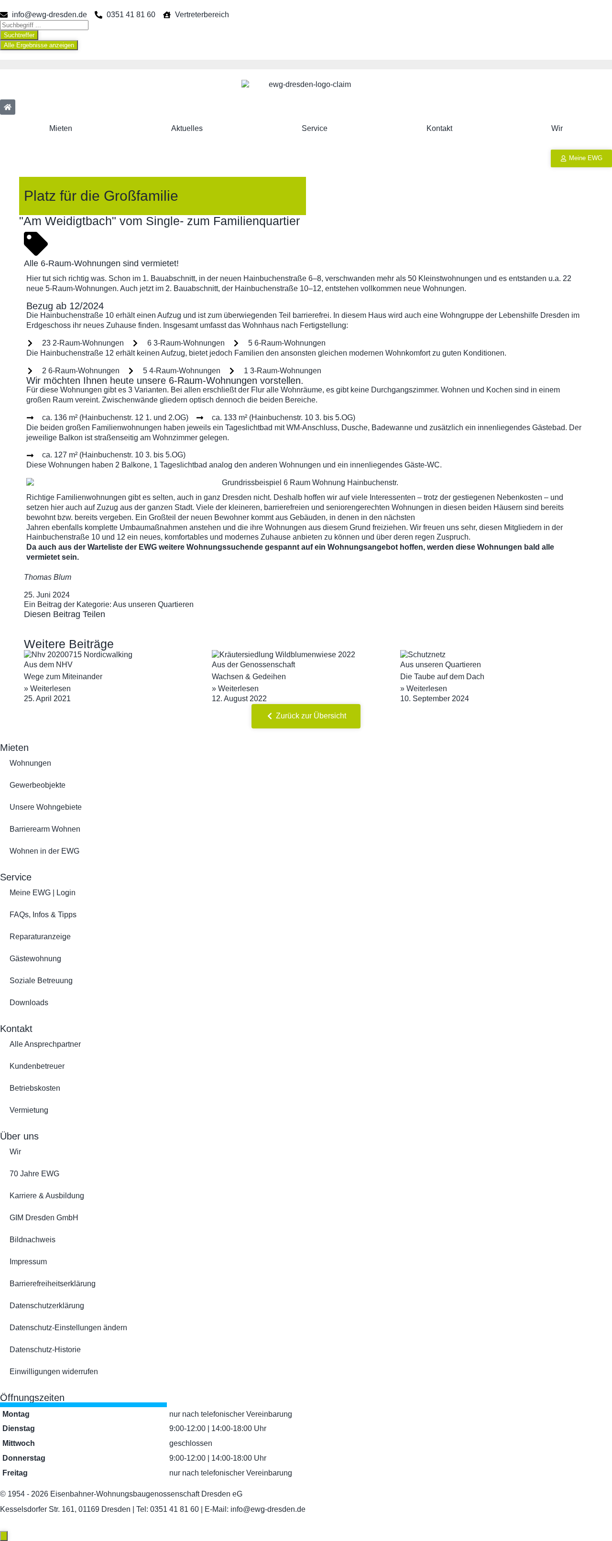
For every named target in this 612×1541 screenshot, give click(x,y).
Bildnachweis (32, 1240)
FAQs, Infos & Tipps (43, 915)
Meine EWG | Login (43, 893)
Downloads (29, 1002)
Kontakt (439, 128)
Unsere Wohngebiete (46, 807)
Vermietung (29, 1110)
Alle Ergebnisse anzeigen (39, 45)
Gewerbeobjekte (38, 785)
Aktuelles (187, 128)
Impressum (28, 1262)
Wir (557, 128)
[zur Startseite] (7, 107)
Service (315, 128)
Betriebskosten (35, 1088)
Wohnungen (30, 763)
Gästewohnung (35, 959)
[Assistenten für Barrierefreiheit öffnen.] (4, 1536)
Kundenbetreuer (37, 1066)
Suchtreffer (19, 35)
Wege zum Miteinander (63, 677)
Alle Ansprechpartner (45, 1044)
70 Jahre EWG (34, 1174)
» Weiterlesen (47, 688)
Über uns (19, 1136)
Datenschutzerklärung (47, 1306)
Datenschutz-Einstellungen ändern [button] (68, 1328)
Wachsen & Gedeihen (249, 677)
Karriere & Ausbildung (47, 1196)
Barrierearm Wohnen (45, 829)
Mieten (60, 128)
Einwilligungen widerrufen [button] (54, 1371)
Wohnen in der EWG (44, 851)
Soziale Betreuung (41, 981)
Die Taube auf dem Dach (442, 677)
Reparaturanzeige (40, 937)
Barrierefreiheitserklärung (53, 1284)
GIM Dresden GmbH (44, 1218)
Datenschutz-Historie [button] (45, 1350)
